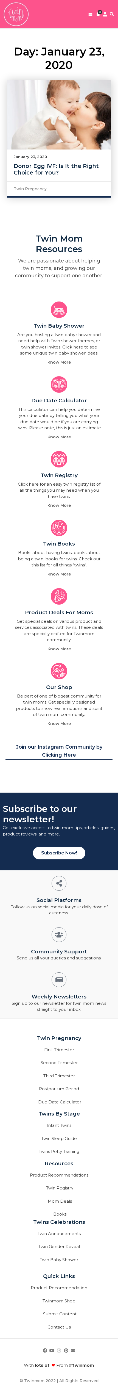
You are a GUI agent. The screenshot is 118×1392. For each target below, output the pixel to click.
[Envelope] (73, 1350)
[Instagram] (59, 1350)
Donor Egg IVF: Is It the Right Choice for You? (56, 169)
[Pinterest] (66, 1350)
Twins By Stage (59, 1114)
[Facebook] (45, 1350)
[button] (90, 14)
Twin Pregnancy (30, 188)
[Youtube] (52, 1350)
